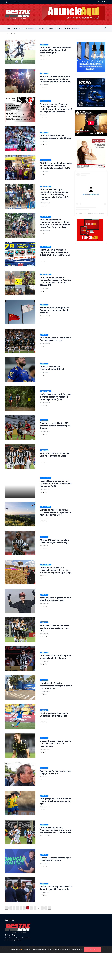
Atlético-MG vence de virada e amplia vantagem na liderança (54, 541)
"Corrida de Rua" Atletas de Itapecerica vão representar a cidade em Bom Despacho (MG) (55, 252)
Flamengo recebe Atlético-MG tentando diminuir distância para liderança (55, 425)
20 (45, 908)
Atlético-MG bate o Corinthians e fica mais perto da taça (55, 339)
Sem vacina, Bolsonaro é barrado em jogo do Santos (55, 772)
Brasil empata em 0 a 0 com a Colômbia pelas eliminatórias (54, 714)
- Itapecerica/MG (17, 2)
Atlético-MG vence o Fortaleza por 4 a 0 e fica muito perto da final (54, 628)
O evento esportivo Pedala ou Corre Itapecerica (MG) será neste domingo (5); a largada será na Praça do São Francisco (56, 108)
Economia (50, 28)
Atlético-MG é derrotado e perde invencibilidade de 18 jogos (55, 656)
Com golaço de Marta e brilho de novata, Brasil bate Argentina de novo (55, 801)
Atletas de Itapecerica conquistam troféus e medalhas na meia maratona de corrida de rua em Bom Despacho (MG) (55, 223)
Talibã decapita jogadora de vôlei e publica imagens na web (55, 599)
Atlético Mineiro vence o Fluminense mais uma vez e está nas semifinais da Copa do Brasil (55, 830)
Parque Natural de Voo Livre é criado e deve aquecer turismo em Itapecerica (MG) (56, 483)
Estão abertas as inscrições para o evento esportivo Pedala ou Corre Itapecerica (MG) (55, 397)
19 (42, 908)
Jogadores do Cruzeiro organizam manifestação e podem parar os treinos (56, 685)
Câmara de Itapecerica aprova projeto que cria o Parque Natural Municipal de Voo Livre (55, 512)
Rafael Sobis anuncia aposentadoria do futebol (52, 367)
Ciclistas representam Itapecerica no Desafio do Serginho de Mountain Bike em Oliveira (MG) (56, 165)
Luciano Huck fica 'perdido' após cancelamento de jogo (55, 859)
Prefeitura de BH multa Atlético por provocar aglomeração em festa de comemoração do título (55, 79)
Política (67, 28)
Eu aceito (92, 949)
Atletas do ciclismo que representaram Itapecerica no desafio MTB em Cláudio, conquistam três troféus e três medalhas (54, 194)
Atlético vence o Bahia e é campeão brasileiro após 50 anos (55, 136)
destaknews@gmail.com (14, 940)
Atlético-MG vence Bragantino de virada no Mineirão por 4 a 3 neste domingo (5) (55, 50)
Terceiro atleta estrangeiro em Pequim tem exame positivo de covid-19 (54, 310)
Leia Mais (42, 58)
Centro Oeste (31, 28)
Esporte (59, 28)
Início (8, 28)
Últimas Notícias (18, 28)
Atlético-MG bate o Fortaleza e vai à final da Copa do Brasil (54, 454)
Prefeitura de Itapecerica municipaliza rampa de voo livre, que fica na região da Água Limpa (55, 570)
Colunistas (77, 28)
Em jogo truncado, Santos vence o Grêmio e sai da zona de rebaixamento (55, 743)
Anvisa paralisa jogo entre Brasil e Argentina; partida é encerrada (56, 887)
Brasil (42, 28)
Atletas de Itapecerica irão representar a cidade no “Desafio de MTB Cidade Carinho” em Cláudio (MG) (55, 281)
